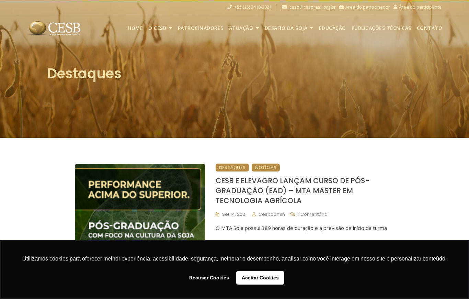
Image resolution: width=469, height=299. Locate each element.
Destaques (232, 167)
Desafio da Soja (286, 28)
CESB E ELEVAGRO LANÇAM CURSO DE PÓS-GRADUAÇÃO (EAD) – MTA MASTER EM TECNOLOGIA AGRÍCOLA (292, 191)
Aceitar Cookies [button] (260, 277)
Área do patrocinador (367, 7)
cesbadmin (272, 214)
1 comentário (313, 214)
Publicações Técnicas (381, 28)
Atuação (241, 28)
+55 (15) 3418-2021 (252, 7)
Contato (430, 28)
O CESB (157, 28)
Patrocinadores (201, 28)
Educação (332, 28)
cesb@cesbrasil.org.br (312, 7)
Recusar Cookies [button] (209, 277)
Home (135, 28)
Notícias (265, 167)
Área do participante (420, 7)
